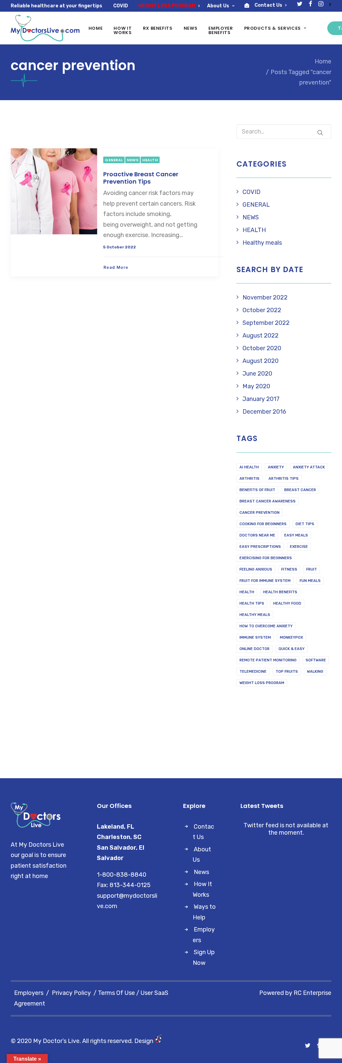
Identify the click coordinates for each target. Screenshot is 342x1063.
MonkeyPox (291, 637)
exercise (299, 547)
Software (316, 660)
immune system (255, 637)
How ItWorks (123, 30)
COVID (120, 6)
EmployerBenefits (220, 30)
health (246, 592)
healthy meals (254, 615)
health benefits (280, 592)
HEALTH (150, 160)
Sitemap (22, 1051)
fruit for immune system (265, 581)
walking (315, 671)
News (191, 28)
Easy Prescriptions (260, 547)
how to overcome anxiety (266, 626)
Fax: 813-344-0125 (124, 885)
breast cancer (300, 490)
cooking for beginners (263, 524)
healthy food (287, 603)
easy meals (296, 535)
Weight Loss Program (261, 683)
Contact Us (268, 5)
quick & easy (292, 649)
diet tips (305, 524)
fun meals (310, 581)
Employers (28, 993)
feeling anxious (255, 569)
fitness (289, 569)
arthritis (249, 478)
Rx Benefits (158, 28)
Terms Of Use (116, 993)
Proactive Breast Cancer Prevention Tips (140, 178)
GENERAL (114, 160)
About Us (218, 6)
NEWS (132, 160)
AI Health (249, 467)
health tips (251, 603)
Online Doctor (254, 649)
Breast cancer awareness (267, 501)
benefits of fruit (257, 490)
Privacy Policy (71, 993)
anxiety (276, 467)
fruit (311, 569)
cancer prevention (259, 512)
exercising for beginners (265, 558)
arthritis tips (284, 478)
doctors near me (257, 535)
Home (96, 28)
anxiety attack (309, 467)
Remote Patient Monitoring (268, 660)
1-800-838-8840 (121, 874)
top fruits (287, 671)
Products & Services (272, 28)
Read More (116, 267)
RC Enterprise (312, 993)
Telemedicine (253, 671)
